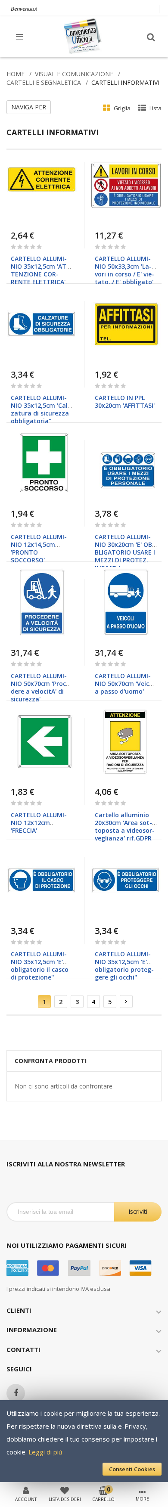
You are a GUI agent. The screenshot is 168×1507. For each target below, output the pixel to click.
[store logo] (83, 36)
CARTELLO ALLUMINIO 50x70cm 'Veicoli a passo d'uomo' (125, 683)
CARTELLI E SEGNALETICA (43, 82)
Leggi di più (45, 1452)
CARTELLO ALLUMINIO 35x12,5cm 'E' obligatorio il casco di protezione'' (39, 966)
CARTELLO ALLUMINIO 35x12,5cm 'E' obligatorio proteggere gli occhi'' (124, 966)
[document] (84, 1441)
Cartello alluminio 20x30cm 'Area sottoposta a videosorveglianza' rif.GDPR (125, 827)
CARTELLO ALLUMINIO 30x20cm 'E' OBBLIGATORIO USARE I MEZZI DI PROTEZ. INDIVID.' (125, 552)
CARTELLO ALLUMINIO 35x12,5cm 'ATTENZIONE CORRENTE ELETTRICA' (40, 270)
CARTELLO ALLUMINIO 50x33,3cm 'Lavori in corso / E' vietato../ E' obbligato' (124, 270)
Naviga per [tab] (28, 107)
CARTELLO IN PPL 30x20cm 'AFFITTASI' (125, 401)
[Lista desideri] (64, 1490)
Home (15, 74)
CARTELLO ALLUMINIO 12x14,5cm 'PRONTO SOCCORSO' (39, 548)
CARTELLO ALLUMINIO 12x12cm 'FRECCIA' (39, 822)
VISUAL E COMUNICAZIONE (74, 74)
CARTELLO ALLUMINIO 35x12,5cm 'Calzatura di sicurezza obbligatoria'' (40, 409)
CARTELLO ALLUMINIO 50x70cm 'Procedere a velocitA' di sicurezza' (41, 688)
